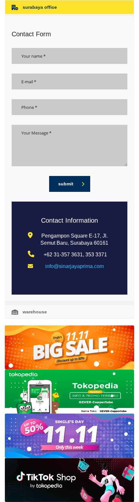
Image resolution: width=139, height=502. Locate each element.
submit (65, 183)
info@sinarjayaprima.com (74, 266)
